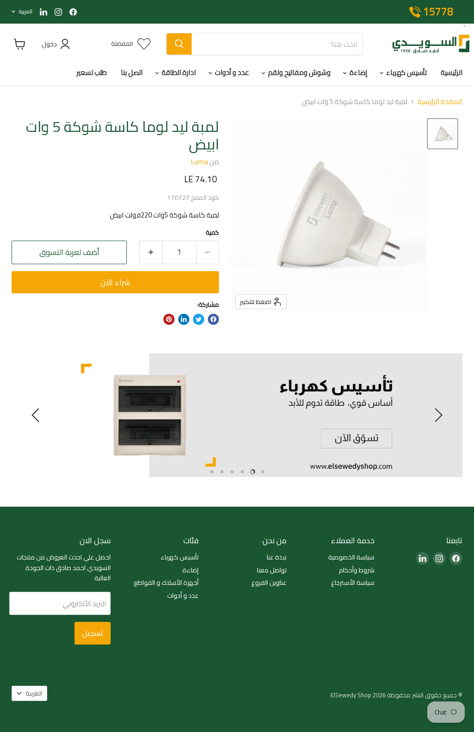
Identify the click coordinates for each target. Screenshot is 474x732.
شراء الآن (115, 282)
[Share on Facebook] (213, 319)
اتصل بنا (132, 72)
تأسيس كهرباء (406, 72)
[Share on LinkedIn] (183, 319)
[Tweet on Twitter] (198, 319)
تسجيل (92, 633)
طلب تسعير (91, 72)
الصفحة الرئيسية (440, 101)
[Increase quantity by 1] (150, 252)
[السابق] (437, 415)
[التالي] (37, 415)
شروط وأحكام (356, 570)
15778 (438, 12)
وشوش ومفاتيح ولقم (299, 72)
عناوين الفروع (269, 583)
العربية (25, 11)
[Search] (179, 44)
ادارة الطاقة (178, 72)
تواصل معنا (272, 570)
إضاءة (357, 72)
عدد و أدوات (231, 72)
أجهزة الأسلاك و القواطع (166, 583)
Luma (199, 161)
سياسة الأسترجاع (352, 583)
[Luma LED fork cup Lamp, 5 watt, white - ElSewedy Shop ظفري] (442, 134)
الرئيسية (451, 72)
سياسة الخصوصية (351, 557)
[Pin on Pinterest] (169, 319)
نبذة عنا (277, 557)
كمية (212, 232)
